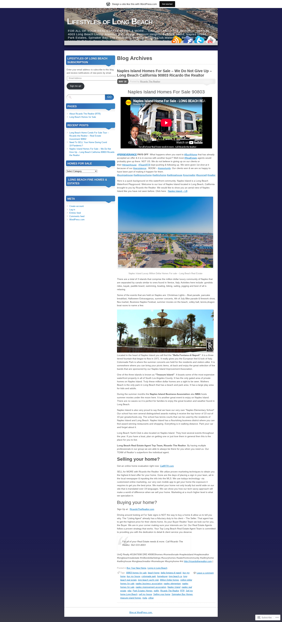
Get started (167, 4)
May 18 (122, 81)
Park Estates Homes (142, 591)
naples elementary (172, 583)
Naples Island (173, 587)
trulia (144, 598)
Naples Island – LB (177, 191)
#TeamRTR (144, 164)
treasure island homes (130, 598)
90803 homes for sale (136, 573)
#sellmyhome (159, 175)
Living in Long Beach (157, 568)
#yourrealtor (189, 175)
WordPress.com (77, 219)
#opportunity (164, 168)
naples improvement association (151, 587)
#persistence (139, 168)
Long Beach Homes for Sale (82, 117)
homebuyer (162, 576)
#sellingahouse (174, 175)
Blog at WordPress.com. (141, 612)
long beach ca (175, 576)
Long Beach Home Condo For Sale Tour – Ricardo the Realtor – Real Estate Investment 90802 (89, 135)
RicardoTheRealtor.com (142, 509)
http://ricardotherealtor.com (198, 561)
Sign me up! (75, 86)
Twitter (199, 39)
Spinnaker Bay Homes (182, 594)
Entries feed (75, 213)
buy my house (133, 576)
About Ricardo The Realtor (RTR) (85, 114)
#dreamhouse (129, 164)
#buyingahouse (125, 175)
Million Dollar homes (169, 580)
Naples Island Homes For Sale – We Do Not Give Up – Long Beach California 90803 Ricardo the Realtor (164, 73)
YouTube (211, 39)
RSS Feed (176, 39)
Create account (76, 206)
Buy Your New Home (136, 568)
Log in (72, 209)
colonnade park (148, 576)
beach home (153, 573)
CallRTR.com (167, 466)
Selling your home (161, 594)
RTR (182, 591)
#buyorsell (201, 175)
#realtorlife (212, 175)
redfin (156, 591)
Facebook (188, 39)
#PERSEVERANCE (127, 154)
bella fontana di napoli (171, 573)
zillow (151, 598)
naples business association (149, 583)
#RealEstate (190, 158)
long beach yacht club (148, 580)
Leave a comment (205, 573)
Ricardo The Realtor (150, 81)
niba (129, 591)
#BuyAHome (190, 154)
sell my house (145, 594)
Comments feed (76, 216)
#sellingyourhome (142, 175)
